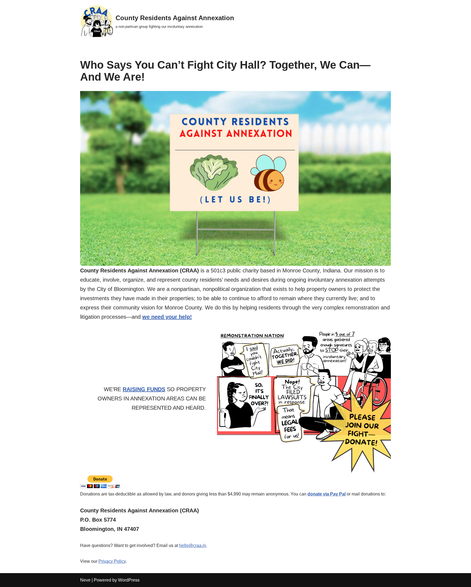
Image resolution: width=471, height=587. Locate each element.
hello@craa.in (192, 545)
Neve (85, 580)
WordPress (129, 580)
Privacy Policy (112, 561)
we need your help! (167, 317)
